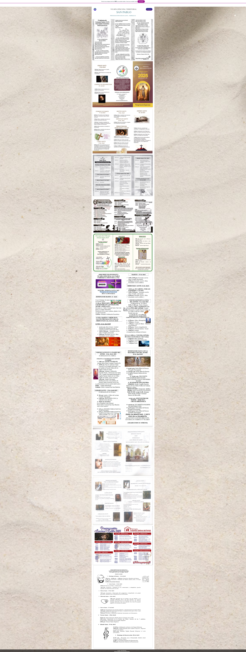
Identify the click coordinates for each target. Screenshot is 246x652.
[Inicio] (95, 9)
